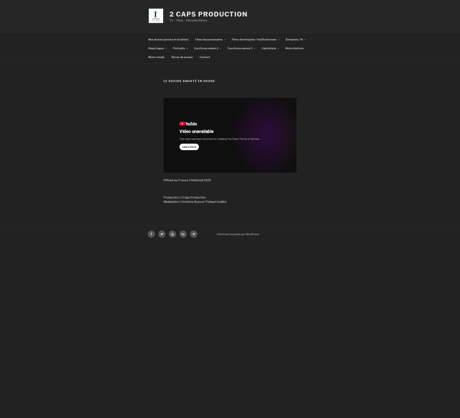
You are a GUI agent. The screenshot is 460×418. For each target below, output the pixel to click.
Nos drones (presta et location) (168, 39)
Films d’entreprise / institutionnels (254, 39)
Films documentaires (209, 39)
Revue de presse (182, 57)
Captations (269, 48)
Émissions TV (294, 39)
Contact (205, 57)
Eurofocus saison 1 (206, 48)
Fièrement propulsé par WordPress (238, 234)
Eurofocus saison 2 (240, 48)
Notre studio (156, 57)
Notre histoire (295, 48)
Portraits (179, 48)
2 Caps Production (208, 14)
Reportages (156, 48)
